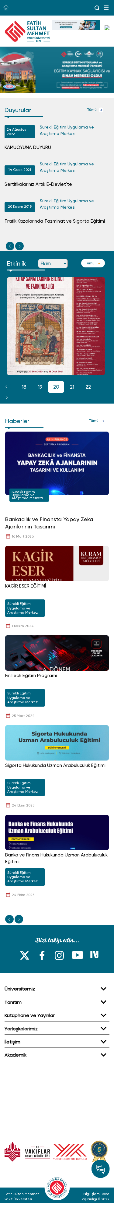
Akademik (15, 1055)
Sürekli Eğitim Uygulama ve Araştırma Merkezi (67, 130)
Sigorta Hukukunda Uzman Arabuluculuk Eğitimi (55, 765)
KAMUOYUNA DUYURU (28, 147)
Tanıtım (13, 1002)
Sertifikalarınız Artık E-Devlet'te (38, 184)
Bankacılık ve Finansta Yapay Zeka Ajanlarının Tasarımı (49, 523)
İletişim (12, 1042)
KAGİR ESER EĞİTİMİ (25, 586)
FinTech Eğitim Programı (31, 675)
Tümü (92, 110)
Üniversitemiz (20, 989)
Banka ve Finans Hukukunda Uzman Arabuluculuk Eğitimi (56, 858)
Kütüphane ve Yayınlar (30, 1015)
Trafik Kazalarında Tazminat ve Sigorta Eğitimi (55, 221)
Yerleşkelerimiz (21, 1028)
